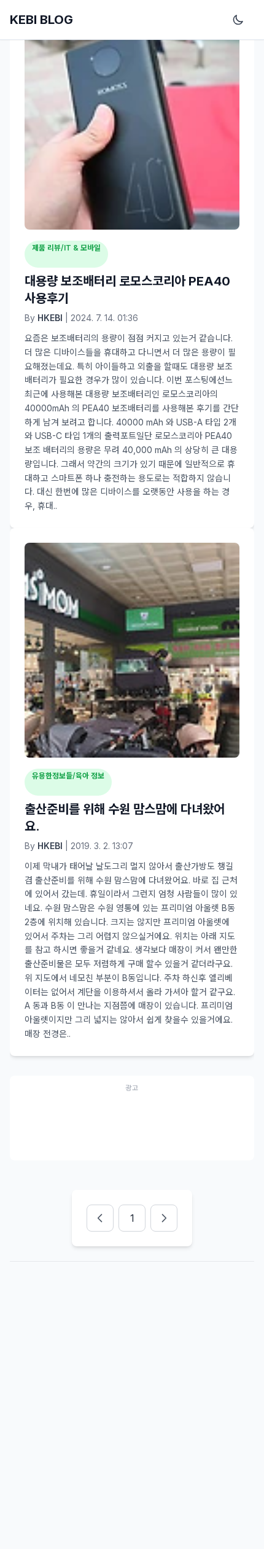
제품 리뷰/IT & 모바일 (66, 247)
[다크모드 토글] (240, 19)
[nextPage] (163, 1218)
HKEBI (50, 318)
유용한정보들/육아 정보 (68, 775)
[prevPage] (100, 1218)
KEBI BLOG (41, 19)
